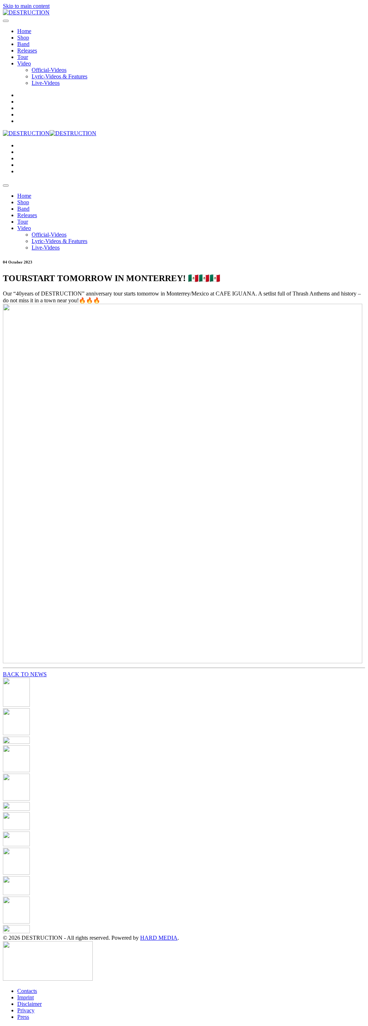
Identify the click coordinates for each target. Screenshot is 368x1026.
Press (23, 1017)
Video (24, 63)
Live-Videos (46, 83)
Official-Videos (49, 70)
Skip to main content (26, 6)
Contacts (27, 991)
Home (24, 31)
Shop (23, 38)
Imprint (25, 997)
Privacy (25, 1010)
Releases (27, 50)
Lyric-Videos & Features (59, 76)
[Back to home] (26, 12)
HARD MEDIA (159, 938)
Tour (22, 57)
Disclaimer (29, 1004)
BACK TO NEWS (25, 674)
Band (23, 44)
